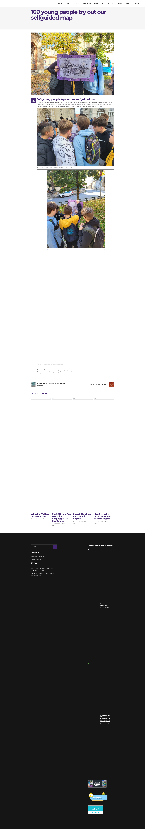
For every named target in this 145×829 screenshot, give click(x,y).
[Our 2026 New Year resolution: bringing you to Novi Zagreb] (62, 454)
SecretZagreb (40, 518)
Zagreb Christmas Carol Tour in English (82, 516)
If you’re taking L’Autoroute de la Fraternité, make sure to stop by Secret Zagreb (106, 718)
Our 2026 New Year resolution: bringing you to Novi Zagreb (61, 517)
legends (48, 370)
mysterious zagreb (51, 372)
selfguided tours (60, 372)
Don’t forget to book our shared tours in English (102, 516)
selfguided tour (69, 370)
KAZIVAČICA (43, 570)
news (62, 370)
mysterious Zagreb (56, 370)
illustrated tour (41, 372)
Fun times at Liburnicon (104, 604)
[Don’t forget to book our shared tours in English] (104, 454)
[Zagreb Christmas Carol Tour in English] (83, 454)
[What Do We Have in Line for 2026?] (41, 454)
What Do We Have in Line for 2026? (40, 515)
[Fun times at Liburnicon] (93, 605)
